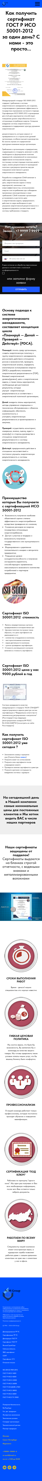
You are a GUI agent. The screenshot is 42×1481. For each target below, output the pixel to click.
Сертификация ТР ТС (10, 1335)
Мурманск (7, 1444)
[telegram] (14, 1469)
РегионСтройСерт (9, 1346)
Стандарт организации (11, 1422)
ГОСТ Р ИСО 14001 (9, 1374)
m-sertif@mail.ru (9, 1456)
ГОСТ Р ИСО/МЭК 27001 (11, 1387)
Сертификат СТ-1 (9, 1359)
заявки (23, 757)
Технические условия (10, 1419)
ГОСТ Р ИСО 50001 (10, 1394)
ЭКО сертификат (9, 1353)
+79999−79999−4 (10, 1452)
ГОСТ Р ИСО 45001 (9, 1377)
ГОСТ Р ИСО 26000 (10, 1384)
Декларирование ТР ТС (11, 1332)
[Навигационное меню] (37, 4)
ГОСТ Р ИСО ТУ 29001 (11, 1398)
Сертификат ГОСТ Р (10, 1342)
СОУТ (5, 1356)
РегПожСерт (7, 1408)
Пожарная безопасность (11, 1405)
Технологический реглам (11, 1425)
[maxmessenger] (9, 1469)
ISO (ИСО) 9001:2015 (10, 1370)
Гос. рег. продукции (9, 1412)
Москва (6, 1436)
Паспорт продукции (10, 1429)
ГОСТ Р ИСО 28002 (10, 1391)
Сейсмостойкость (9, 1349)
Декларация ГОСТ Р (10, 1339)
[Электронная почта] (4, 1469)
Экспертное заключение (11, 1415)
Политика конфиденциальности (12, 1321)
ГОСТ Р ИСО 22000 (10, 1380)
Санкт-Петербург (10, 1440)
